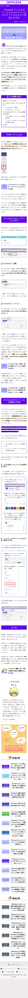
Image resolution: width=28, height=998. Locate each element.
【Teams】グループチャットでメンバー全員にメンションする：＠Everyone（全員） (18, 833)
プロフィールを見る (9, 719)
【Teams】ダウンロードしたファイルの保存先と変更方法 (18, 842)
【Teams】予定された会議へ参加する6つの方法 (18, 804)
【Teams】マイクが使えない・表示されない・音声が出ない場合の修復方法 (18, 766)
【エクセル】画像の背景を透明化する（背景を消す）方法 (18, 814)
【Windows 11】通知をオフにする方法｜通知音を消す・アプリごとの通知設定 (18, 954)
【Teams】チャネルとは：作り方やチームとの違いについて (18, 861)
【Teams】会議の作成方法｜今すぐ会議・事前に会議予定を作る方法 (18, 795)
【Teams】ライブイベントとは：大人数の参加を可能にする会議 (18, 851)
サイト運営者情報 (8, 972)
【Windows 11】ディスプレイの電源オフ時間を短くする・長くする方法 (18, 916)
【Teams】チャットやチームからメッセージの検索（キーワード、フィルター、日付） (18, 776)
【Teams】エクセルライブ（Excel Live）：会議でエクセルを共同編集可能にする (18, 823)
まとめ (5, 125)
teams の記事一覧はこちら (14, 749)
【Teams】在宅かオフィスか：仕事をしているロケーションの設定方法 (18, 880)
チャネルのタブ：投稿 (11, 107)
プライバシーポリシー (9, 968)
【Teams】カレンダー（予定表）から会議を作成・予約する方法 (18, 785)
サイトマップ (22, 972)
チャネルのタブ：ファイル (12, 109)
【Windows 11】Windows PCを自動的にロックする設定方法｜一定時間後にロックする (18, 935)
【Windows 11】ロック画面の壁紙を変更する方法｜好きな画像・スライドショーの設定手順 (18, 907)
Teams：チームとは (9, 101)
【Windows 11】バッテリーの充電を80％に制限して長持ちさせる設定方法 (18, 945)
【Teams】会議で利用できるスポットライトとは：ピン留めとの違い (18, 870)
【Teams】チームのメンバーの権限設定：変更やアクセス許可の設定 (18, 889)
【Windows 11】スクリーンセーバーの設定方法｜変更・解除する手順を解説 (18, 926)
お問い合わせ (23, 968)
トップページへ (15, 964)
